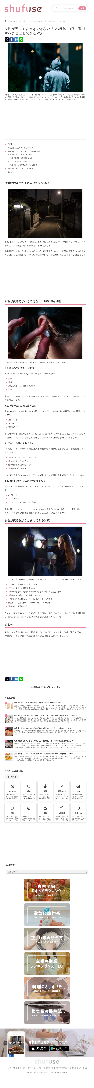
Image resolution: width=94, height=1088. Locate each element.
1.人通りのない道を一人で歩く (21, 154)
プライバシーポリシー (35, 1068)
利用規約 (22, 1068)
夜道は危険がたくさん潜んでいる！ (20, 148)
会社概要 (73, 1068)
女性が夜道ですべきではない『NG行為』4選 (24, 151)
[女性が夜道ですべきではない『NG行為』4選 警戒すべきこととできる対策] (16, 39)
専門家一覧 (49, 1068)
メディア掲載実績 (61, 1068)
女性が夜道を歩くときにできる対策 (20, 168)
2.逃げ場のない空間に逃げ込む (21, 158)
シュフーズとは (12, 1068)
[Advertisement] (45, 120)
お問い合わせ (83, 1068)
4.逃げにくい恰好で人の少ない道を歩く (24, 165)
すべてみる (12, 777)
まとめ (10, 172)
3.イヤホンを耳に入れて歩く (20, 161)
